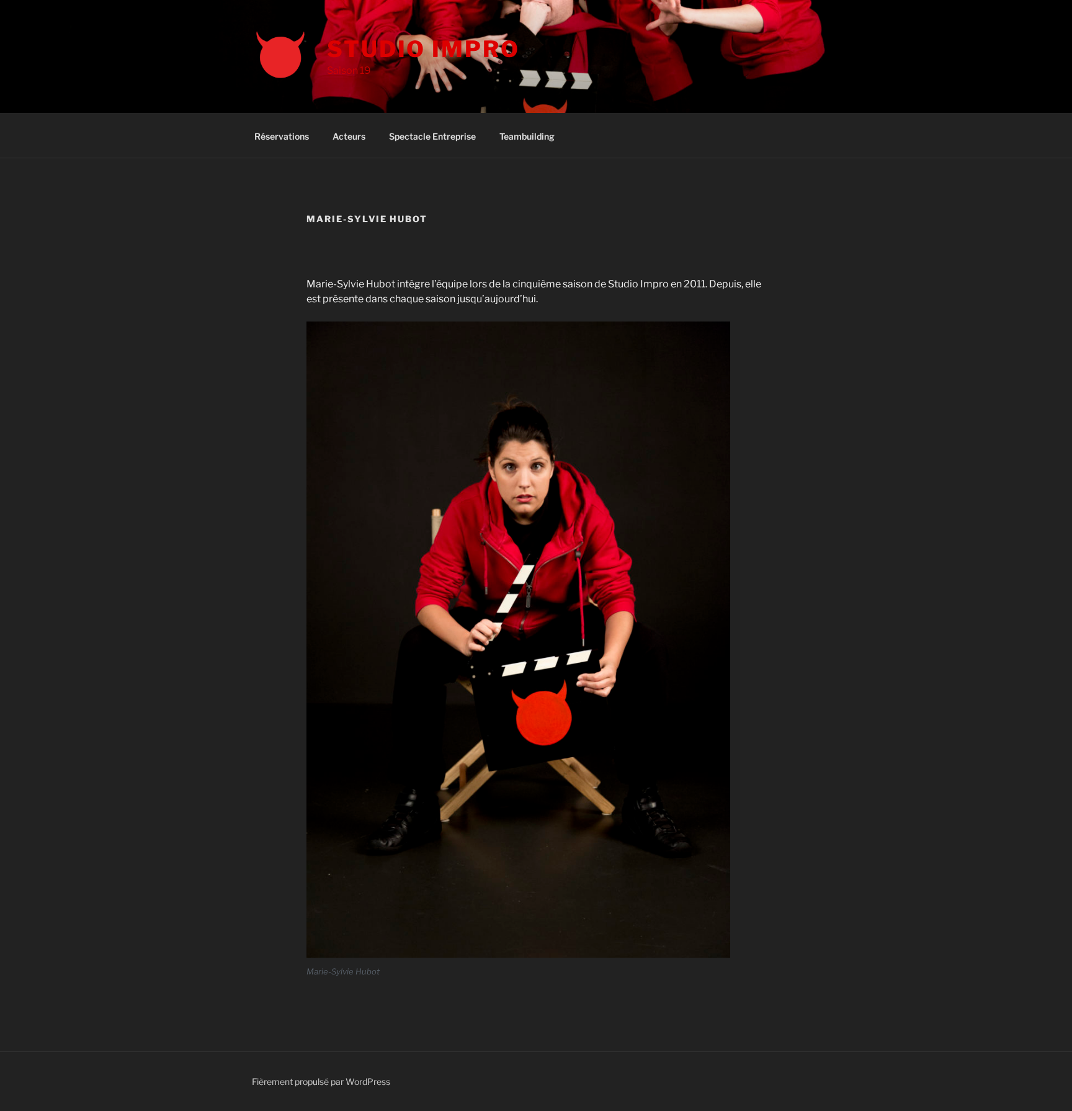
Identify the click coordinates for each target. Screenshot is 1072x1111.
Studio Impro (423, 49)
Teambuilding (527, 136)
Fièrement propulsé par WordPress (321, 1081)
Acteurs (349, 136)
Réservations (281, 136)
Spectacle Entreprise (432, 136)
